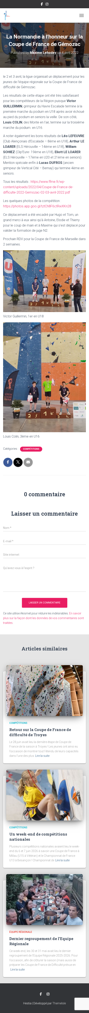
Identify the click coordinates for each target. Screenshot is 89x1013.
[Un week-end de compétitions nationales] (44, 794)
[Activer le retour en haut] (81, 1005)
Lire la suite (42, 755)
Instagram (47, 4)
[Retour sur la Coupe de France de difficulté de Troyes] (44, 690)
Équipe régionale (20, 932)
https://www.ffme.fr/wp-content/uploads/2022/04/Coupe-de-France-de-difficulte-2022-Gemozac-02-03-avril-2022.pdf (38, 187)
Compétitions (31, 449)
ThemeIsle (59, 1003)
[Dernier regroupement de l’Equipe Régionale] (44, 899)
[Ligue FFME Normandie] (8, 15)
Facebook (42, 4)
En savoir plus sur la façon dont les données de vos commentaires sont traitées (43, 618)
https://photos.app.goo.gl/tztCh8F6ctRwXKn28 (37, 206)
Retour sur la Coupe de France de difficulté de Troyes (40, 732)
